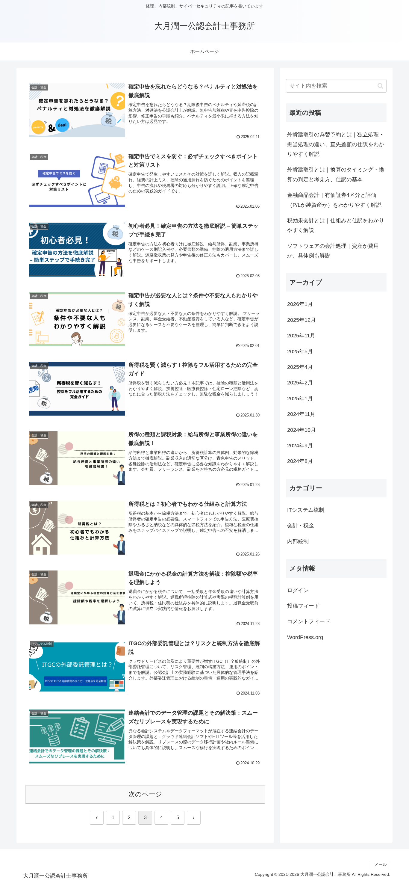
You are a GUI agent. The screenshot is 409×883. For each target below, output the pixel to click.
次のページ (145, 794)
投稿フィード (303, 606)
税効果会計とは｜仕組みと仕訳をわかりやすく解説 (335, 225)
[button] (380, 85)
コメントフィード (308, 622)
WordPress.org (305, 637)
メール (380, 864)
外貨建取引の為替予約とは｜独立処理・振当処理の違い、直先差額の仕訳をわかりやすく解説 (335, 144)
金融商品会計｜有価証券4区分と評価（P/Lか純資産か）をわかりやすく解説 (334, 200)
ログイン (298, 590)
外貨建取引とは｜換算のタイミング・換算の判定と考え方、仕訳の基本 (335, 174)
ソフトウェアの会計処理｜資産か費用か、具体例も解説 (333, 251)
